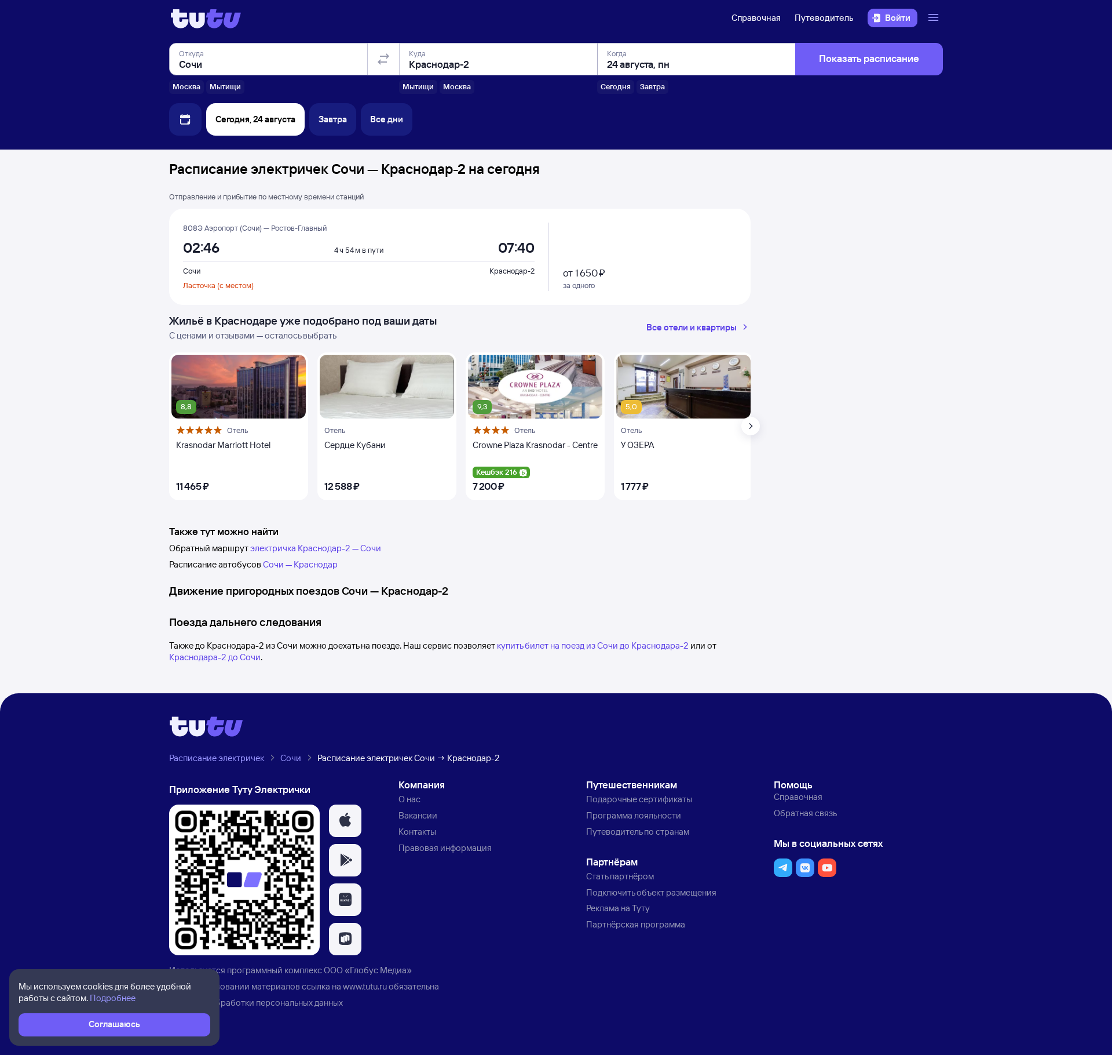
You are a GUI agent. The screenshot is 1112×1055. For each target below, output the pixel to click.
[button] (345, 821)
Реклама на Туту (618, 908)
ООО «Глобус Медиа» (368, 970)
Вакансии (417, 815)
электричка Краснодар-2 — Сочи (315, 548)
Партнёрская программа (635, 924)
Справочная (756, 17)
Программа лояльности (633, 815)
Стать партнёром (620, 876)
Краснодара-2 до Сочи (215, 657)
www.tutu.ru (365, 986)
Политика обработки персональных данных (256, 1002)
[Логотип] (206, 18)
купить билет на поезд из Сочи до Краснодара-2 (593, 645)
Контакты (417, 831)
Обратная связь (805, 812)
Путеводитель (824, 17)
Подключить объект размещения (651, 892)
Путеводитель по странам (637, 831)
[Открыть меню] (935, 18)
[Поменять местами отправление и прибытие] (383, 59)
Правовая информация (445, 847)
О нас (409, 799)
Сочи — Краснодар (300, 564)
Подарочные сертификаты (639, 799)
